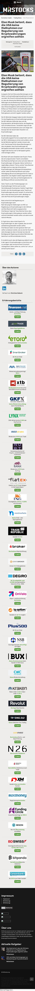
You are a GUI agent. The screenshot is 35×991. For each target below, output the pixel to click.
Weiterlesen (10, 954)
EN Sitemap (6, 903)
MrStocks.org (4, 931)
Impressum (6, 899)
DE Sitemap (6, 901)
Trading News (18, 18)
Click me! (6, 990)
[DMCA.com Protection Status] (7, 907)
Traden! (17, 316)
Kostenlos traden (6, 18)
